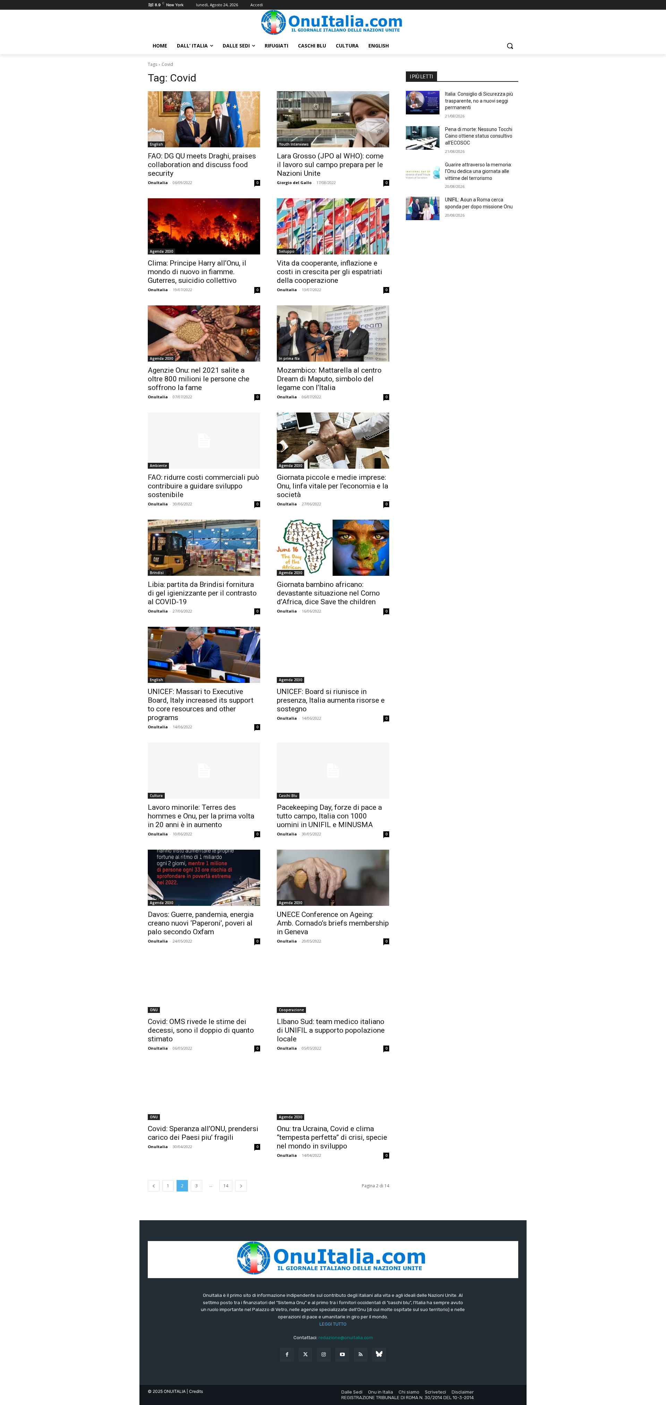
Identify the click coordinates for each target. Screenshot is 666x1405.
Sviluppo (286, 251)
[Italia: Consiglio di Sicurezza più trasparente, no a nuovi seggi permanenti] (422, 102)
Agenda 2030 (161, 251)
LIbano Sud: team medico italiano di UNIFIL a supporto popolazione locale (331, 1030)
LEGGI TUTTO (333, 1324)
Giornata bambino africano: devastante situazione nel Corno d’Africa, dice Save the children (328, 593)
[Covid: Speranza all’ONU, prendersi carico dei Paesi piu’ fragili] (204, 1092)
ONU (154, 1009)
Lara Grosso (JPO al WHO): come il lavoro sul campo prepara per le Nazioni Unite (330, 164)
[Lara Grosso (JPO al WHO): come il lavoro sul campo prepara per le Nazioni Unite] (333, 119)
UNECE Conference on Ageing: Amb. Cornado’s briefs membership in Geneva (333, 923)
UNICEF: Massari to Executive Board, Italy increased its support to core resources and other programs (201, 704)
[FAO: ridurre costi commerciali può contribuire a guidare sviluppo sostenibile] (204, 441)
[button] (510, 45)
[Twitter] (305, 1354)
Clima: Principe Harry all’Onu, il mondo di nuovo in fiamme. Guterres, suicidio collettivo (197, 272)
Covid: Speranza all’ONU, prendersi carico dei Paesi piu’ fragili (203, 1133)
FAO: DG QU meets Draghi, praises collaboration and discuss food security (202, 164)
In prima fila (289, 358)
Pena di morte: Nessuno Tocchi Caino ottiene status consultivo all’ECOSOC (478, 136)
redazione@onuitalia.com (345, 1337)
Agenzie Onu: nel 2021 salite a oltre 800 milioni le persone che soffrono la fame (198, 379)
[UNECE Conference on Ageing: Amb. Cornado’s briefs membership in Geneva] (333, 878)
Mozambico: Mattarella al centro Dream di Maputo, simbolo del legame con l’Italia (329, 379)
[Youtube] (342, 1354)
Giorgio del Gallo (294, 182)
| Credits (195, 1391)
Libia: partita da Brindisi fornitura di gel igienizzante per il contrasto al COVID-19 (202, 593)
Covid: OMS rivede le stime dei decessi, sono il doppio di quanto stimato (201, 1030)
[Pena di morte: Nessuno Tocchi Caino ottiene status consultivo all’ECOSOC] (422, 138)
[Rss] (360, 1354)
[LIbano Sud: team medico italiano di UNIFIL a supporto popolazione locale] (333, 985)
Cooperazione (291, 1009)
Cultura (156, 795)
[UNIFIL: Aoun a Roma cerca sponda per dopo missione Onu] (422, 208)
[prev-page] (154, 1185)
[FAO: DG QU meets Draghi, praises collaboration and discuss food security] (204, 119)
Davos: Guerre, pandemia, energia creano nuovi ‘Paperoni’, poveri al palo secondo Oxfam (201, 923)
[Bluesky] (379, 1354)
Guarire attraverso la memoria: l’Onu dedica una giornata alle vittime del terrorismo (478, 171)
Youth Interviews (294, 144)
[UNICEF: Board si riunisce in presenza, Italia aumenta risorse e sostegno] (333, 655)
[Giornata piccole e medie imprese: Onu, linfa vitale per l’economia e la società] (333, 441)
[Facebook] (286, 1354)
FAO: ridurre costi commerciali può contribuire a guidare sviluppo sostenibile (203, 486)
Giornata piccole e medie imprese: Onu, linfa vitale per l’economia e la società (332, 486)
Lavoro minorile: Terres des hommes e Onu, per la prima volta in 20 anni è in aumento (201, 816)
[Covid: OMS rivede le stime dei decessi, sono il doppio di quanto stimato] (204, 985)
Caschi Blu (288, 795)
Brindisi (157, 572)
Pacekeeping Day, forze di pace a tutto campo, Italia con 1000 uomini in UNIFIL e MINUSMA (329, 816)
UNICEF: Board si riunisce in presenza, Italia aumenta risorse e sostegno (331, 700)
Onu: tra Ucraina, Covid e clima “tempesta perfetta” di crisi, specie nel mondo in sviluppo (332, 1137)
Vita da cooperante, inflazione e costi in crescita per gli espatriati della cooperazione (329, 272)
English (156, 144)
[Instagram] (324, 1354)
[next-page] (241, 1185)
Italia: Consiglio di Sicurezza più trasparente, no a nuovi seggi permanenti (479, 100)
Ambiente (158, 465)
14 (225, 1186)
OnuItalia (158, 182)
